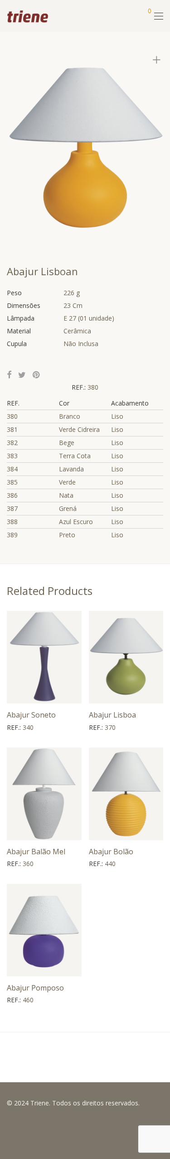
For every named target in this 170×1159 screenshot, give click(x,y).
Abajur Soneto (31, 715)
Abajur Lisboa (112, 715)
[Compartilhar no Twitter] (22, 375)
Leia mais (16, 727)
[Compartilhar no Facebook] (9, 375)
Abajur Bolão (111, 852)
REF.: (79, 387)
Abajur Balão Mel (36, 852)
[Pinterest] (37, 375)
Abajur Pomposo (35, 988)
